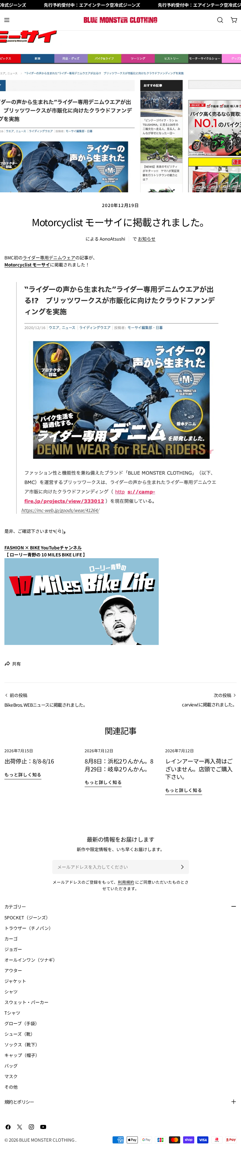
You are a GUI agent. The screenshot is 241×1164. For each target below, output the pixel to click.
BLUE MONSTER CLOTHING (47, 1140)
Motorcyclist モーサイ (27, 264)
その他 (11, 1087)
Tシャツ (12, 1013)
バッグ (11, 1066)
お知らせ (146, 239)
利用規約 (126, 882)
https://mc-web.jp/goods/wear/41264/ (60, 510)
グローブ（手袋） (21, 1023)
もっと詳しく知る (22, 774)
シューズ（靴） (19, 1034)
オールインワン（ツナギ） (30, 960)
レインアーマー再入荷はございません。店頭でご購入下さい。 (199, 769)
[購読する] (182, 867)
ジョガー (13, 949)
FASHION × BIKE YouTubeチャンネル (43, 547)
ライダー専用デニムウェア (49, 257)
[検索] (220, 20)
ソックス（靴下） (22, 1044)
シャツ (11, 991)
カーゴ (11, 938)
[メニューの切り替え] (7, 20)
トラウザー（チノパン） (28, 928)
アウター (13, 970)
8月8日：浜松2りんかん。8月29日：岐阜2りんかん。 (119, 765)
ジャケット (15, 981)
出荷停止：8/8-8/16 (29, 761)
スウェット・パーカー (26, 1002)
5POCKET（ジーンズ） (27, 917)
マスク (11, 1076)
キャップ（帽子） (22, 1055)
